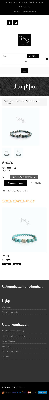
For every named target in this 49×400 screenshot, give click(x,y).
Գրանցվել (24, 2)
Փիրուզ (5, 255)
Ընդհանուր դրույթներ (29, 11)
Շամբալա (6, 356)
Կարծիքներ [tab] (36, 183)
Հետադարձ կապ (37, 2)
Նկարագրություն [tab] (15, 183)
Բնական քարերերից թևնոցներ (27, 101)
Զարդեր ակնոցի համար (11, 351)
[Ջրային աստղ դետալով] (17, 153)
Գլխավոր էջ (8, 101)
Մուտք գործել (12, 2)
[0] (24, 61)
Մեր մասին (16, 11)
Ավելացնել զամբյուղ (24, 177)
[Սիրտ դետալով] (5, 153)
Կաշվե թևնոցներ (8, 341)
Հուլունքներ (6, 346)
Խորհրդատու (25, 7)
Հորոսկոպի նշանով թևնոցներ (13, 331)
